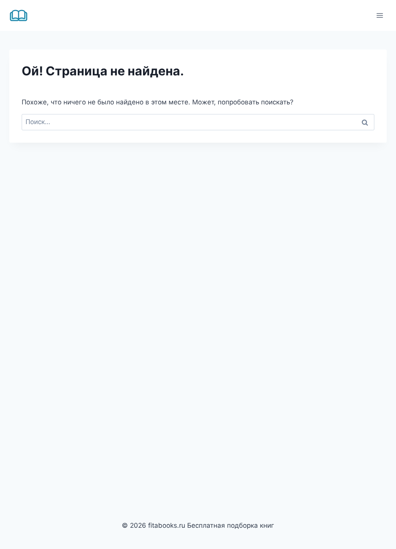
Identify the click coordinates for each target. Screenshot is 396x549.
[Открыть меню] (379, 15)
